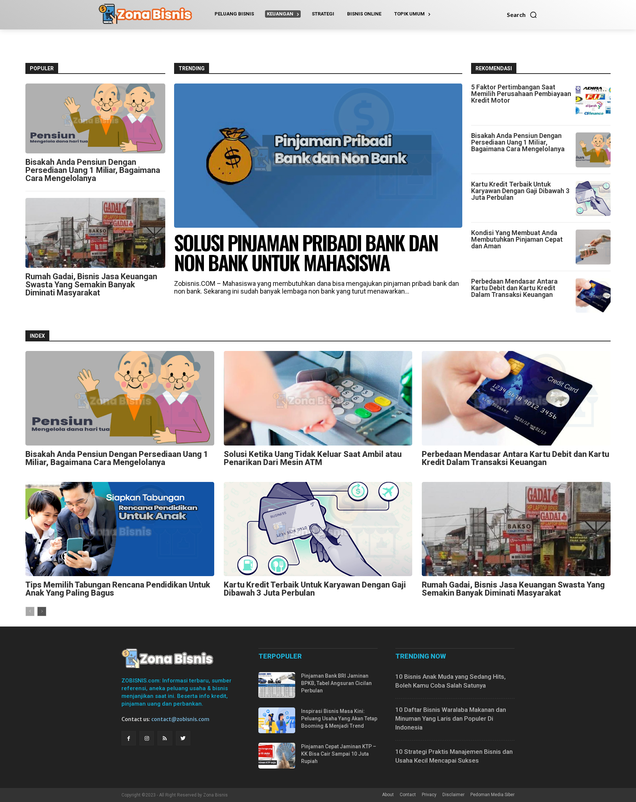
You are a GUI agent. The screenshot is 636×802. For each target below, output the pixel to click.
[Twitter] (183, 738)
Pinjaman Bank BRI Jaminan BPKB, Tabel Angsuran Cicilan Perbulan (336, 683)
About (388, 794)
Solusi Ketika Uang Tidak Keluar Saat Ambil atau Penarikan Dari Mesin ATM (313, 458)
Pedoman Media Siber (492, 794)
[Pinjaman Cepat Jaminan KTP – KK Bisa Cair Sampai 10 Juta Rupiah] (276, 756)
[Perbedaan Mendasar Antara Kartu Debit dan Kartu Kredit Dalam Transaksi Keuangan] (593, 295)
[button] (522, 14)
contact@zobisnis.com (180, 719)
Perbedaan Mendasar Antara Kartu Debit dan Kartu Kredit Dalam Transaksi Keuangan (514, 287)
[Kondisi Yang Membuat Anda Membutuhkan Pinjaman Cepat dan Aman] (593, 247)
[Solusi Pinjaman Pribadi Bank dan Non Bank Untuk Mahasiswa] (318, 156)
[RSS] (165, 738)
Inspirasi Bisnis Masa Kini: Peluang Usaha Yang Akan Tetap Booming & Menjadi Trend (339, 718)
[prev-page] (30, 611)
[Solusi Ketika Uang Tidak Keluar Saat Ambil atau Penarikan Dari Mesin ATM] (318, 398)
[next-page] (41, 611)
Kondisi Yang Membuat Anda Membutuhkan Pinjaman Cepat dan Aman (517, 239)
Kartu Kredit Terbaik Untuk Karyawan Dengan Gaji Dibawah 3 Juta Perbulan (520, 190)
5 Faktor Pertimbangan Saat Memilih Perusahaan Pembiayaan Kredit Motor (521, 93)
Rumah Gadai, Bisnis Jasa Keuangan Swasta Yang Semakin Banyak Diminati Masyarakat (91, 284)
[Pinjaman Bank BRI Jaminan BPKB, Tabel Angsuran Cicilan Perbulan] (276, 685)
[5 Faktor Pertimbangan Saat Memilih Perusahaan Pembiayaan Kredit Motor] (593, 101)
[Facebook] (128, 738)
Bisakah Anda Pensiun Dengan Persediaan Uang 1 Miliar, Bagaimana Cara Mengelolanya (92, 170)
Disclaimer (453, 794)
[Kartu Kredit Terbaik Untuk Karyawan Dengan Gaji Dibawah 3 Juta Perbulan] (593, 198)
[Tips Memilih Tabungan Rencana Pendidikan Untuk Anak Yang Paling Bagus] (119, 529)
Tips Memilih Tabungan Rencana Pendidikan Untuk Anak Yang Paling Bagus (117, 588)
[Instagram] (146, 738)
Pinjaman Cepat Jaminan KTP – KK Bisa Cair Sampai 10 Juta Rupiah (338, 754)
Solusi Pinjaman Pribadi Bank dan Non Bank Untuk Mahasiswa (306, 252)
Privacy (429, 794)
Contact (408, 794)
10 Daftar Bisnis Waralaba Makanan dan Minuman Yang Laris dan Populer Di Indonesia (450, 718)
